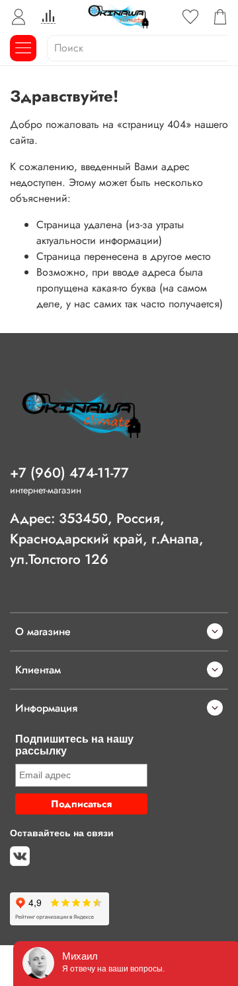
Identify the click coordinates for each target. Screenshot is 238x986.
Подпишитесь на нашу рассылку (74, 744)
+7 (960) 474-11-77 (69, 473)
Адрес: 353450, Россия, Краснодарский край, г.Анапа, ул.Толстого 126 (107, 538)
